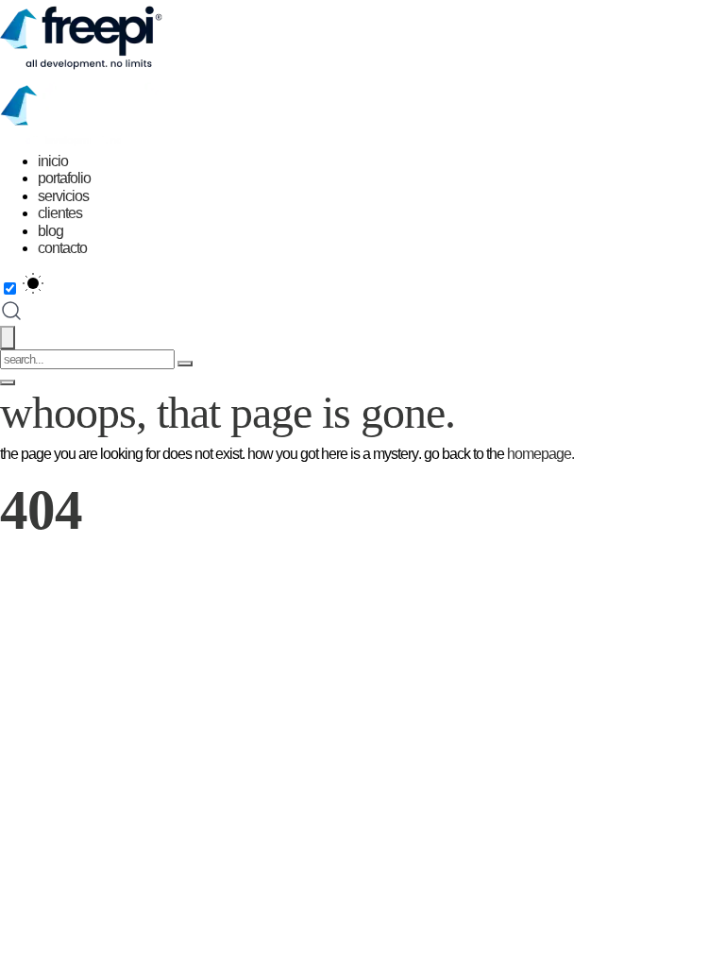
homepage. (540, 454)
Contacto (62, 248)
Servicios (63, 196)
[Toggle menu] (7, 382)
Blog (50, 231)
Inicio (53, 161)
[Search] (185, 363)
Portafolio (64, 178)
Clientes (60, 213)
